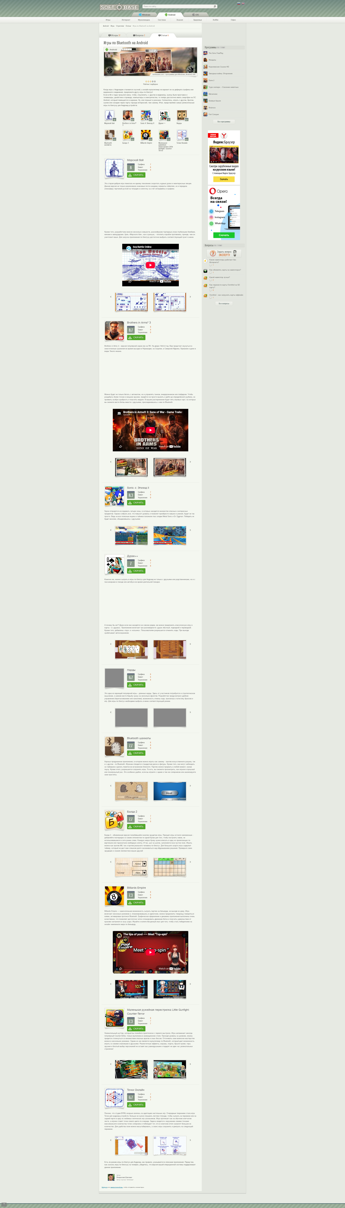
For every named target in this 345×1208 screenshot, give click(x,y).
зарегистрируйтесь (117, 1187)
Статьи (128, 26)
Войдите (104, 1187)
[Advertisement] (150, 210)
